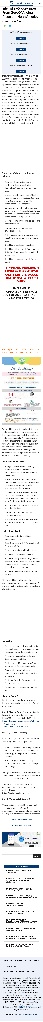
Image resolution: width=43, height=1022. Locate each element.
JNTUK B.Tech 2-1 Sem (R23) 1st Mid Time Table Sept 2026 (20, 871)
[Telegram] (10, 25)
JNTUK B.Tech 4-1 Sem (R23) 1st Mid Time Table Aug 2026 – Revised (20, 912)
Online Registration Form (21, 819)
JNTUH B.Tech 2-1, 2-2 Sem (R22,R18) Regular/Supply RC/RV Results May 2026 (19, 889)
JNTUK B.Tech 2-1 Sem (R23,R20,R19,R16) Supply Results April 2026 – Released (19, 945)
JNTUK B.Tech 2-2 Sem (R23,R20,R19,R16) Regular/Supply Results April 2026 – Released (21, 937)
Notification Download (21, 825)
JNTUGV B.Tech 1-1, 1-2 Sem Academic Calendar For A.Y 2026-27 (19, 904)
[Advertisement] (21, 149)
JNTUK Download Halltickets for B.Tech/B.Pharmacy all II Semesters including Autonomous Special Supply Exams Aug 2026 (21, 921)
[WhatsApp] (4, 25)
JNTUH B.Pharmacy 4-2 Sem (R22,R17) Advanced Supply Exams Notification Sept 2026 (21, 896)
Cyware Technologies (27, 1014)
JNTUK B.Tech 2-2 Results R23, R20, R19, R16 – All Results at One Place (21, 929)
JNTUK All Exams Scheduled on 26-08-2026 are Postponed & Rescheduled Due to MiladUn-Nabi (20, 880)
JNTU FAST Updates (28, 1007)
